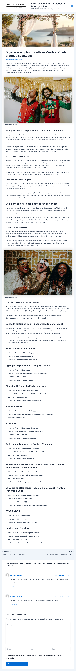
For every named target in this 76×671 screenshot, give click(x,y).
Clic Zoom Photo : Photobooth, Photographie (48, 5)
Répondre (14, 586)
